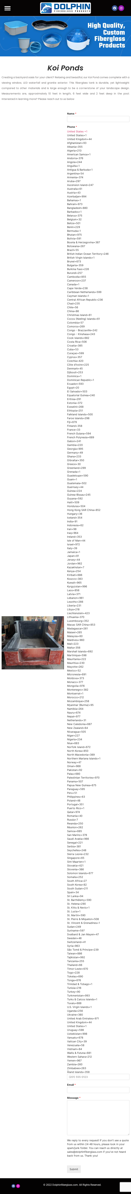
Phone (72, 126)
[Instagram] (121, 8)
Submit (74, 1169)
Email (71, 1084)
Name (71, 113)
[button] (7, 8)
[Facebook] (115, 8)
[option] (98, 135)
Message (74, 1097)
